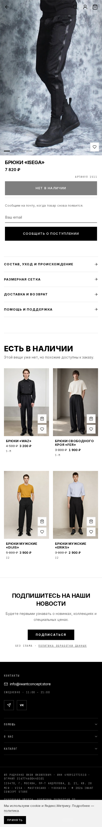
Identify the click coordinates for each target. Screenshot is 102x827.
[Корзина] (95, 7)
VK (22, 705)
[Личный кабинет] (85, 7)
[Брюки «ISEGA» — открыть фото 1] (51, 77)
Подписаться (51, 635)
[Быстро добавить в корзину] (42, 418)
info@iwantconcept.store (30, 684)
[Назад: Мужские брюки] (7, 7)
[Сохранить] (94, 146)
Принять (15, 820)
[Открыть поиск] (75, 7)
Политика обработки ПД (56, 799)
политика (11, 811)
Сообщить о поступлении (51, 233)
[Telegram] (9, 705)
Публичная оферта (18, 799)
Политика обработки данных (62, 645)
